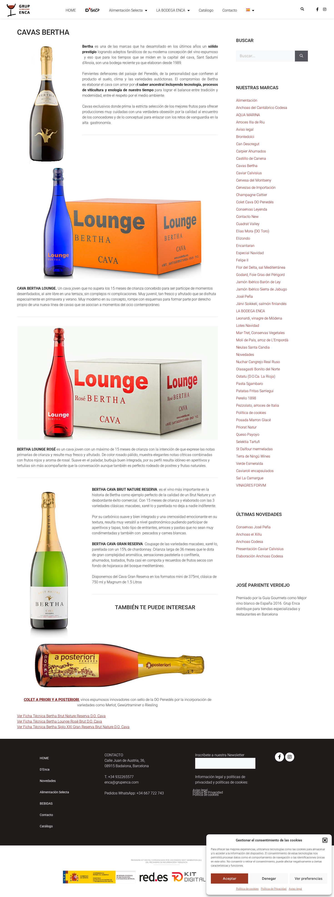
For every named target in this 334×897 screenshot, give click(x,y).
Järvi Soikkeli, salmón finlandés (261, 304)
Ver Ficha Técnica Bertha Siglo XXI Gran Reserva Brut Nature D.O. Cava (73, 727)
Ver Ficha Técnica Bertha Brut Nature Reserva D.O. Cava (61, 716)
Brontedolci (245, 137)
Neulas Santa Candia (253, 347)
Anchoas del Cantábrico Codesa (261, 108)
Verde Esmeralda (249, 463)
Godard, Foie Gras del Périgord (260, 275)
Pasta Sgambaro (249, 384)
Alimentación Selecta (126, 10)
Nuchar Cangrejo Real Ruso (258, 362)
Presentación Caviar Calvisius (260, 549)
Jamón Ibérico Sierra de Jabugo (261, 289)
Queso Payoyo (247, 434)
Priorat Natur (246, 427)
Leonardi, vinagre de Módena (259, 318)
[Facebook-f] (317, 9)
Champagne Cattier (251, 195)
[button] (325, 840)
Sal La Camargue (249, 478)
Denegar (269, 878)
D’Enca (45, 769)
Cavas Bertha (246, 166)
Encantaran (245, 246)
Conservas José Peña (253, 527)
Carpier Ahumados (251, 151)
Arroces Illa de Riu (250, 122)
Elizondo (243, 238)
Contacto (229, 10)
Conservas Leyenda (251, 209)
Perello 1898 (246, 398)
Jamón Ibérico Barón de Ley (258, 282)
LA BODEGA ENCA (170, 10)
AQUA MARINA (248, 115)
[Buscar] (301, 56)
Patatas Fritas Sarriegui (255, 391)
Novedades (245, 354)
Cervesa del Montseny (253, 180)
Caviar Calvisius (249, 173)
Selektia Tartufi (248, 442)
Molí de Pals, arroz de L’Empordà (262, 340)
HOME (71, 10)
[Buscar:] (265, 56)
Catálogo (206, 10)
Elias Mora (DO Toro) (252, 231)
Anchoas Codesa (249, 542)
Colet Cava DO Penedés (255, 202)
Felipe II (242, 260)
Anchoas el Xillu (249, 534)
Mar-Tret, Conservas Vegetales (260, 333)
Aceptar (229, 878)
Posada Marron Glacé (253, 420)
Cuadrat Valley (247, 224)
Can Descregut (247, 144)
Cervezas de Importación (256, 187)
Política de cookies (247, 888)
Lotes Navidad (247, 325)
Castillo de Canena (251, 158)
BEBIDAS (46, 803)
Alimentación (246, 100)
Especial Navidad (250, 253)
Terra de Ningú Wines (253, 456)
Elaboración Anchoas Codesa (259, 556)
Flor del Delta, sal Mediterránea (260, 267)
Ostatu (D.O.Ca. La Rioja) (255, 376)
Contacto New (247, 216)
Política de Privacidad (274, 888)
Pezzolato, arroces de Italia (257, 405)
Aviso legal (295, 888)
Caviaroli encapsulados (255, 471)
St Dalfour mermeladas (254, 449)
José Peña (244, 296)
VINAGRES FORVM (251, 485)
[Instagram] (324, 9)
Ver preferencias (308, 878)
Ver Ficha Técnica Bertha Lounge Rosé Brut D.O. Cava (59, 721)
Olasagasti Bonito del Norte (258, 369)
